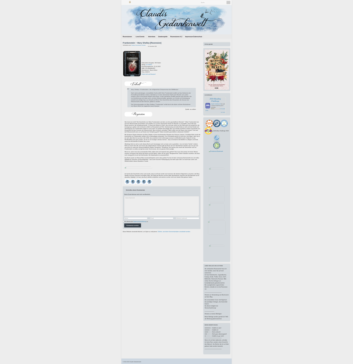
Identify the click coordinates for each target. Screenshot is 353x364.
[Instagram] (127, 2)
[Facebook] (123, 2)
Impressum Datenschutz (193, 36)
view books (223, 112)
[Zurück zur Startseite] (176, 19)
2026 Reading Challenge (215, 99)
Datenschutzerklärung (139, 221)
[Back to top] (349, 360)
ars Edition (149, 64)
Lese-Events (140, 36)
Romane (144, 45)
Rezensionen (127, 36)
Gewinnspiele (162, 36)
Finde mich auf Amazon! (149, 74)
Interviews (151, 36)
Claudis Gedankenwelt (216, 104)
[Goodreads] (130, 2)
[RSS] (133, 2)
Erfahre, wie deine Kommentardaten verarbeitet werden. (174, 231)
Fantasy (133, 45)
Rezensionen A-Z (176, 36)
